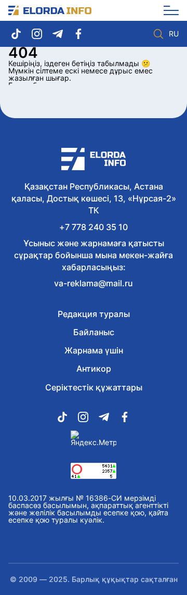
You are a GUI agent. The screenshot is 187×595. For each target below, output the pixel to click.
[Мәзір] (167, 10)
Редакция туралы (94, 314)
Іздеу (158, 34)
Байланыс (93, 332)
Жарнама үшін (93, 350)
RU (174, 33)
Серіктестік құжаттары (93, 387)
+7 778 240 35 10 (93, 227)
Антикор (93, 368)
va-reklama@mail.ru (93, 283)
